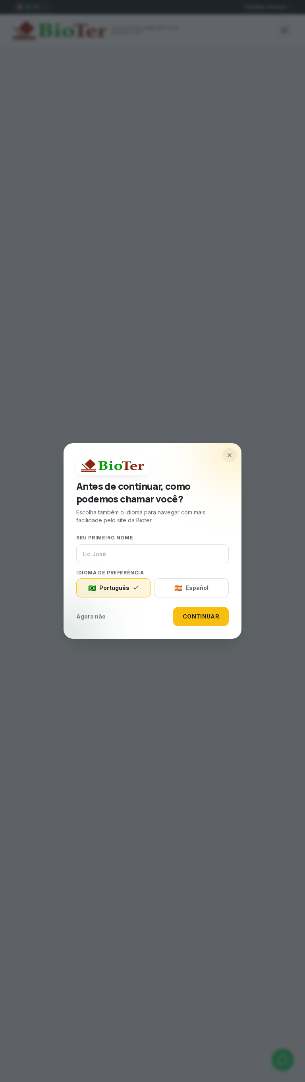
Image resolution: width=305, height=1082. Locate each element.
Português (108, 588)
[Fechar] (229, 455)
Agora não (91, 616)
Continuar (201, 616)
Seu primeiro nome (104, 538)
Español (191, 588)
